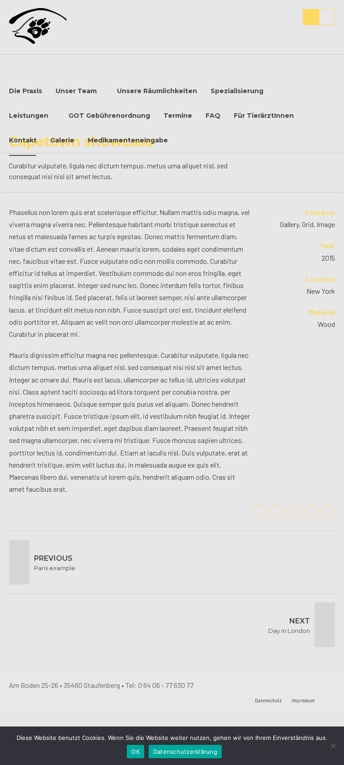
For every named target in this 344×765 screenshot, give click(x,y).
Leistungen (28, 116)
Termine (177, 116)
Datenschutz (268, 700)
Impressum (303, 700)
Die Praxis (25, 91)
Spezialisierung (237, 91)
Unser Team (76, 91)
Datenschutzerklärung (185, 751)
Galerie (62, 140)
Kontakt (23, 140)
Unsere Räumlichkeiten (157, 91)
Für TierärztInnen (264, 116)
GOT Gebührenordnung (109, 116)
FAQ (213, 116)
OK (135, 751)
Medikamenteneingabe (128, 140)
